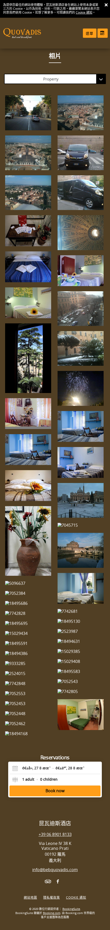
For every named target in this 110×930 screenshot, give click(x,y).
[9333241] (81, 112)
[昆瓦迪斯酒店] (18, 33)
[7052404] (81, 588)
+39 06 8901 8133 (55, 834)
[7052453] (28, 703)
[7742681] (81, 611)
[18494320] (28, 541)
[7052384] (28, 593)
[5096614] (28, 302)
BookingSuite (71, 909)
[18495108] (28, 230)
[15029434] (28, 633)
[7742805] (81, 691)
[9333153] (28, 152)
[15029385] (81, 651)
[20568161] (28, 112)
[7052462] (28, 723)
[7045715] (81, 525)
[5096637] (28, 583)
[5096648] (28, 413)
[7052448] (28, 713)
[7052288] (81, 714)
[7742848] (28, 683)
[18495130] (81, 621)
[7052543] (81, 681)
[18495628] (81, 388)
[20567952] (81, 192)
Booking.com (51, 913)
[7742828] (28, 613)
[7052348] (81, 462)
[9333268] (28, 192)
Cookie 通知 (84, 12)
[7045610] (81, 348)
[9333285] (28, 663)
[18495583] (81, 671)
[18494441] (28, 266)
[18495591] (28, 643)
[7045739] (81, 550)
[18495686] (28, 603)
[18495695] (28, 623)
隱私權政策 (51, 897)
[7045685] (81, 500)
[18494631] (81, 641)
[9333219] (81, 232)
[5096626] (81, 426)
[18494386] (28, 653)
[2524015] (28, 673)
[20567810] (81, 152)
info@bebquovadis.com (55, 869)
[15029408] (81, 661)
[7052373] (28, 449)
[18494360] (28, 485)
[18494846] (28, 358)
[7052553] (28, 693)
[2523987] (81, 631)
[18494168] (28, 733)
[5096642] (81, 270)
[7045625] (81, 308)
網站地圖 (30, 897)
